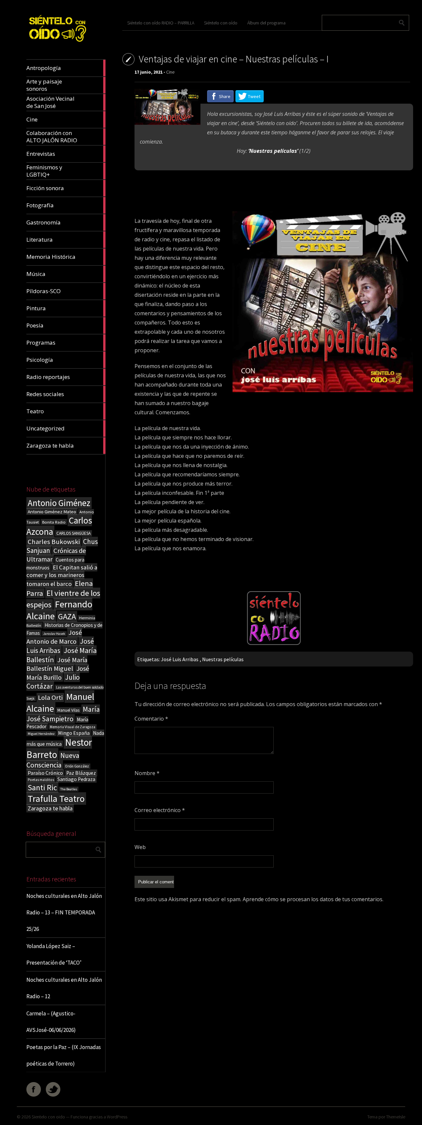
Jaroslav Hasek (54, 633)
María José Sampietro (63, 714)
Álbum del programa (266, 23)
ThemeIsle (395, 1117)
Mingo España (74, 733)
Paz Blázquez (81, 773)
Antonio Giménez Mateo (52, 511)
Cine (170, 72)
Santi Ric (42, 787)
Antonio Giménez (59, 502)
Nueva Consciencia (52, 760)
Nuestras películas (223, 659)
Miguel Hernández (41, 734)
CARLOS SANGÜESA (73, 533)
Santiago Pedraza (76, 779)
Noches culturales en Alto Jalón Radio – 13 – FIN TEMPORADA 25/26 (64, 912)
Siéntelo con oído (220, 23)
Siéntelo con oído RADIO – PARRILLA (160, 23)
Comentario (151, 718)
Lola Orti (50, 697)
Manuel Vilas (68, 710)
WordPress (117, 1117)
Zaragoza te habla (50, 808)
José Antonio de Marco (54, 637)
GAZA (67, 616)
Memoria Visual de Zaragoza (72, 727)
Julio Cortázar (53, 682)
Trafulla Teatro (56, 798)
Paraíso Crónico (45, 772)
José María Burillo (57, 672)
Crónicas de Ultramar (56, 554)
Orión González (77, 766)
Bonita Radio (54, 522)
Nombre (147, 773)
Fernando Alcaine (59, 610)
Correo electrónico (160, 810)
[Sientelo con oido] (57, 44)
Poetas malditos (41, 779)
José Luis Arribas (60, 646)
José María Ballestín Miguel (56, 664)
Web (140, 847)
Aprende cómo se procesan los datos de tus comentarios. (313, 899)
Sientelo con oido (48, 1117)
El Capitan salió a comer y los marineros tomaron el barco (61, 575)
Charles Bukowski (54, 541)
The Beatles (68, 789)
